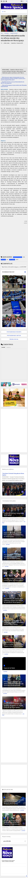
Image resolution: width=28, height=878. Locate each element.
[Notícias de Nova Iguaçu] (14, 8)
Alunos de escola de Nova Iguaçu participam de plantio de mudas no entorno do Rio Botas (12, 322)
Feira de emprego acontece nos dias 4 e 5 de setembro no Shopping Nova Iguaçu (14, 802)
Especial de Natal (9, 668)
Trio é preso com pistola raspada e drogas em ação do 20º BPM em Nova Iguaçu (13, 556)
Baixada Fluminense (14, 33)
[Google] (6, 1)
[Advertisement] (13, 56)
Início (2, 33)
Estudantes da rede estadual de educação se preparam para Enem (12, 297)
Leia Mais (8, 544)
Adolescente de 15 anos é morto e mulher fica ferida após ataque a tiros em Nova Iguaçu (14, 644)
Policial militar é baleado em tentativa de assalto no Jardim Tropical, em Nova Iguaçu (13, 705)
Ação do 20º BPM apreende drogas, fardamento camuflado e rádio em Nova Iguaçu (14, 622)
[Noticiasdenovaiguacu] (8, 1)
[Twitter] (4, 1)
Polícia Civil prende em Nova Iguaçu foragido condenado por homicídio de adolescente (14, 683)
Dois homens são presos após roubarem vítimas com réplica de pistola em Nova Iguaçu (13, 600)
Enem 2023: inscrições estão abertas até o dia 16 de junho (13, 310)
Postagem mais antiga (14, 335)
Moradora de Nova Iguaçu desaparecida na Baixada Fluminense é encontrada (12, 822)
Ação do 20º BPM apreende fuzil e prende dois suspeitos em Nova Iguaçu (13, 534)
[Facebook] (1, 1)
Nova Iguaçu (7, 33)
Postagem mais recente (14, 331)
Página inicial (14, 339)
